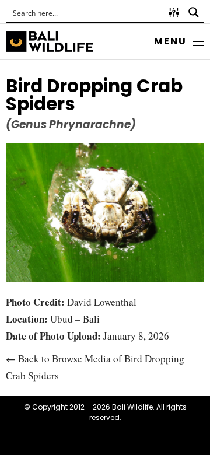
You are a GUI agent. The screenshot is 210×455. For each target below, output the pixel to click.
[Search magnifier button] (194, 12)
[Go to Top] (192, 437)
